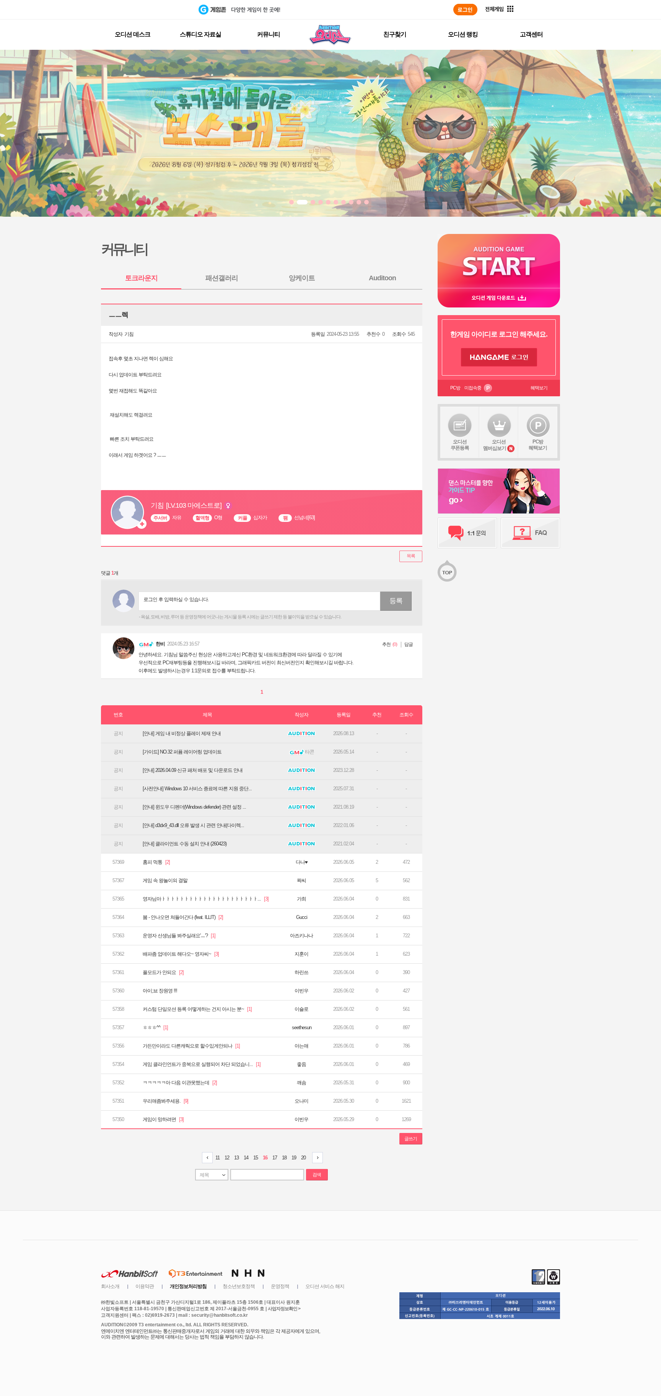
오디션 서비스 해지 (324, 1286)
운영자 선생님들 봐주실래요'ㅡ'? (179, 935)
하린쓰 (301, 972)
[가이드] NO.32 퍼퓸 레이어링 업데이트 (182, 752)
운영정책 (280, 1286)
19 (293, 1158)
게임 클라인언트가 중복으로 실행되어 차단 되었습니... (201, 1064)
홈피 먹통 (156, 862)
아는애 (301, 1046)
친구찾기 (394, 34)
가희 (301, 899)
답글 (408, 644)
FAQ (530, 533)
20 (303, 1158)
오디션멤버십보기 (494, 445)
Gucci (301, 917)
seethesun (301, 1027)
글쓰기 (410, 1138)
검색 (317, 1174)
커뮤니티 (268, 34)
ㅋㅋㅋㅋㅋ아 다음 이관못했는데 (180, 1082)
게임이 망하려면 (163, 1119)
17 (274, 1158)
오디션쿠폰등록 (460, 445)
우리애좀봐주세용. (165, 1101)
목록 (411, 556)
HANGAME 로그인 (499, 357)
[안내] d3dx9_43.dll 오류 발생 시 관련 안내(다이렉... (193, 825)
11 (217, 1158)
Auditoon (382, 278)
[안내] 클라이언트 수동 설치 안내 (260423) (184, 844)
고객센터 (531, 34)
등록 (395, 601)
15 (255, 1158)
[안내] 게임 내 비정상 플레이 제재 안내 (182, 733)
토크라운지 (141, 278)
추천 (386, 644)
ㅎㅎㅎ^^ (155, 1027)
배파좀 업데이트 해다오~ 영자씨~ (181, 954)
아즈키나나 (301, 935)
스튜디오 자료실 (200, 34)
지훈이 (301, 954)
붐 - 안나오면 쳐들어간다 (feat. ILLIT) (183, 917)
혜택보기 (539, 388)
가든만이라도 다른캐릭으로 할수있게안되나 (191, 1046)
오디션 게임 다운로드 (499, 297)
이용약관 (144, 1286)
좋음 (301, 1064)
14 (246, 1158)
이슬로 (301, 1009)
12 (227, 1158)
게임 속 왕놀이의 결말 (165, 880)
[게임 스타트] (499, 261)
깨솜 (301, 1082)
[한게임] (167, 10)
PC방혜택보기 (538, 445)
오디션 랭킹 (463, 34)
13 (236, 1158)
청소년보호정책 (239, 1286)
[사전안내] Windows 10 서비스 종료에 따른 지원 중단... (197, 788)
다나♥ (302, 862)
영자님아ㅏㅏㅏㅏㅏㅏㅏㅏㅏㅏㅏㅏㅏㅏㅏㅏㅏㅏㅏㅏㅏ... (206, 899)
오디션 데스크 (132, 34)
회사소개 (110, 1286)
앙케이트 (302, 278)
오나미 (301, 1101)
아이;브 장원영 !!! (160, 991)
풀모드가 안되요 (163, 972)
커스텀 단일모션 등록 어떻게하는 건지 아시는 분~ (197, 1009)
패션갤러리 (221, 278)
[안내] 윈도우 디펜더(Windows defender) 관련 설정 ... (194, 807)
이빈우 (301, 991)
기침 (129, 334)
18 (284, 1158)
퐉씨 (301, 880)
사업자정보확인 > (284, 1308)
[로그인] (465, 9)
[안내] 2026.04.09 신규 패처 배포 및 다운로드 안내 (193, 770)
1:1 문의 (467, 533)
